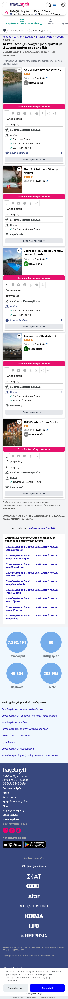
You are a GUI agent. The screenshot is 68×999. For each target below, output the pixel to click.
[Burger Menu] (5, 5)
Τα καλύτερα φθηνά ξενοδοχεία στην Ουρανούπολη (30, 755)
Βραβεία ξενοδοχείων (15, 801)
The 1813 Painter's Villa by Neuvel (41, 171)
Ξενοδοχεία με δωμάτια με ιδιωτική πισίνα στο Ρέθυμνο (32, 574)
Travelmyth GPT (12, 819)
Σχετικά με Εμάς (12, 788)
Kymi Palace (8, 742)
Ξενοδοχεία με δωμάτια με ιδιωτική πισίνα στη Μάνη (32, 617)
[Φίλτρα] (5, 30)
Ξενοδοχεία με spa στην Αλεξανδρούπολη (25, 728)
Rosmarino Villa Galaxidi (40, 336)
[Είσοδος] (63, 5)
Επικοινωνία (10, 814)
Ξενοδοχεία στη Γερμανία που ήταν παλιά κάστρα (29, 715)
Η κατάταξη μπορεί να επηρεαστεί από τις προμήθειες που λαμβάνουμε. (32, 62)
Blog (5, 806)
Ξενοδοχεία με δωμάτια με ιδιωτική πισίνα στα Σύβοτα (32, 600)
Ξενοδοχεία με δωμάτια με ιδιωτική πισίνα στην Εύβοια (32, 591)
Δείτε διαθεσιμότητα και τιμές (34, 106)
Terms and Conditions (47, 997)
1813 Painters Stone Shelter (42, 422)
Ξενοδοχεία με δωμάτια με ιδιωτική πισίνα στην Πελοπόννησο (32, 557)
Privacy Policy (31, 997)
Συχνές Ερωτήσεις (13, 810)
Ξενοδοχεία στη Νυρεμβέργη (18, 748)
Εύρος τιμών (17, 30)
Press (6, 792)
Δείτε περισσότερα (32, 159)
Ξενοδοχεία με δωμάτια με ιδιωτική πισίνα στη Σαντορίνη (32, 548)
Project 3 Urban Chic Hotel (16, 735)
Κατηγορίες (9, 797)
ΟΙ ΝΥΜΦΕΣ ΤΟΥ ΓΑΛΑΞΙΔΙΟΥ (42, 70)
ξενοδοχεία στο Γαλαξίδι (41, 528)
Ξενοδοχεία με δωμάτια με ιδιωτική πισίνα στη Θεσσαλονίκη (32, 583)
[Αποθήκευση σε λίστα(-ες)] (19, 70)
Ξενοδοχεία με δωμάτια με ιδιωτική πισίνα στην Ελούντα (32, 608)
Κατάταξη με (39, 30)
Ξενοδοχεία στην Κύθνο (15, 722)
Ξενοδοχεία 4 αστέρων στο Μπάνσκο (22, 709)
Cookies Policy (18, 997)
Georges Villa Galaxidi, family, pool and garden (43, 252)
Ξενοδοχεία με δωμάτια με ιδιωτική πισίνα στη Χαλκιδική (32, 565)
